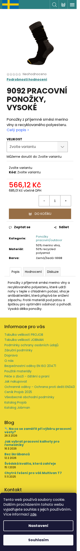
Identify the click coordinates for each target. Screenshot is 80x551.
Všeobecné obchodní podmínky (29, 397)
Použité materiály (18, 371)
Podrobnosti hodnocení (27, 79)
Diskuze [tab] (53, 271)
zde (33, 514)
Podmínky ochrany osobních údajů (31, 345)
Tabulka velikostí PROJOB (23, 334)
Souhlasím (38, 540)
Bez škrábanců (17, 454)
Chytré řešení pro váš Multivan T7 (33, 473)
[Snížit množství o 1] (44, 200)
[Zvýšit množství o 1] (65, 200)
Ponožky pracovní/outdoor (49, 238)
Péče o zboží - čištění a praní (26, 376)
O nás (9, 360)
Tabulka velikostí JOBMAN (24, 340)
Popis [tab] (16, 271)
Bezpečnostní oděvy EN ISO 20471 (30, 366)
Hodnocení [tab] (33, 271)
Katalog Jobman (17, 407)
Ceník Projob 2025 (18, 392)
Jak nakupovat (15, 381)
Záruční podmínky (18, 350)
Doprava (11, 355)
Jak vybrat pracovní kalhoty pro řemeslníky (32, 443)
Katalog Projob (15, 402)
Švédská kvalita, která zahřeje (30, 463)
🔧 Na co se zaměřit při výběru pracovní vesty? (37, 430)
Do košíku (43, 213)
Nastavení (38, 525)
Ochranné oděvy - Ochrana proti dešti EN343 (39, 387)
